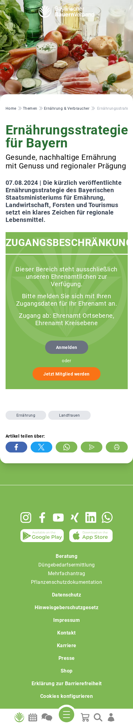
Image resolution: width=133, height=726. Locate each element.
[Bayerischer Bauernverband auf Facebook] (42, 517)
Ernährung (26, 415)
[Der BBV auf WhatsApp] (107, 517)
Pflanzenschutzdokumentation (66, 582)
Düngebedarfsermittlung (66, 565)
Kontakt (66, 633)
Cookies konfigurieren (66, 696)
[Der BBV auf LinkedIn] (90, 517)
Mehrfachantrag (66, 573)
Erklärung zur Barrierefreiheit (67, 683)
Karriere (66, 645)
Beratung (66, 556)
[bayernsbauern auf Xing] (74, 517)
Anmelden (66, 347)
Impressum (66, 620)
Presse (66, 658)
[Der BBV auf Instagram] (25, 517)
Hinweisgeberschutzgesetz (66, 607)
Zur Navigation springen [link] (26, 4)
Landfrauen (69, 415)
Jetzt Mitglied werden (66, 373)
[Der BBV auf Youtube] (58, 517)
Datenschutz (66, 595)
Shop (67, 671)
